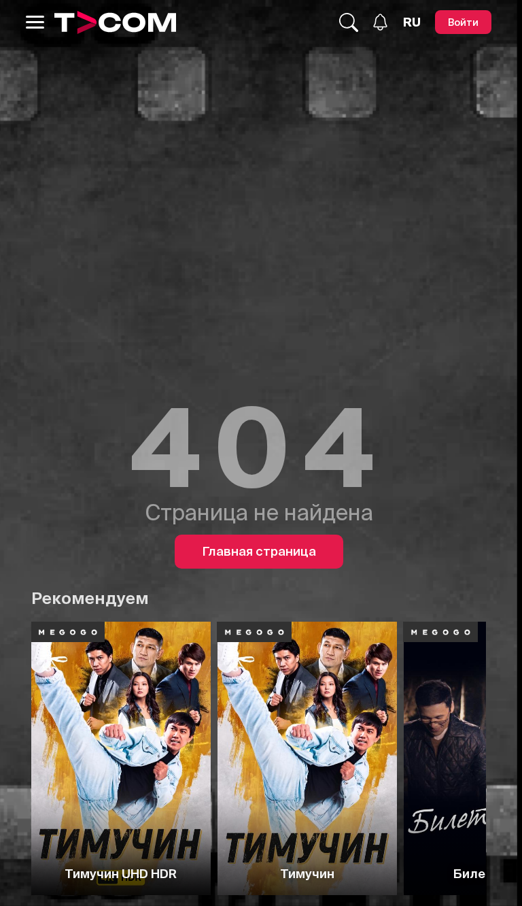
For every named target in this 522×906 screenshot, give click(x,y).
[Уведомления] (380, 22)
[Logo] (115, 22)
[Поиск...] (348, 22)
